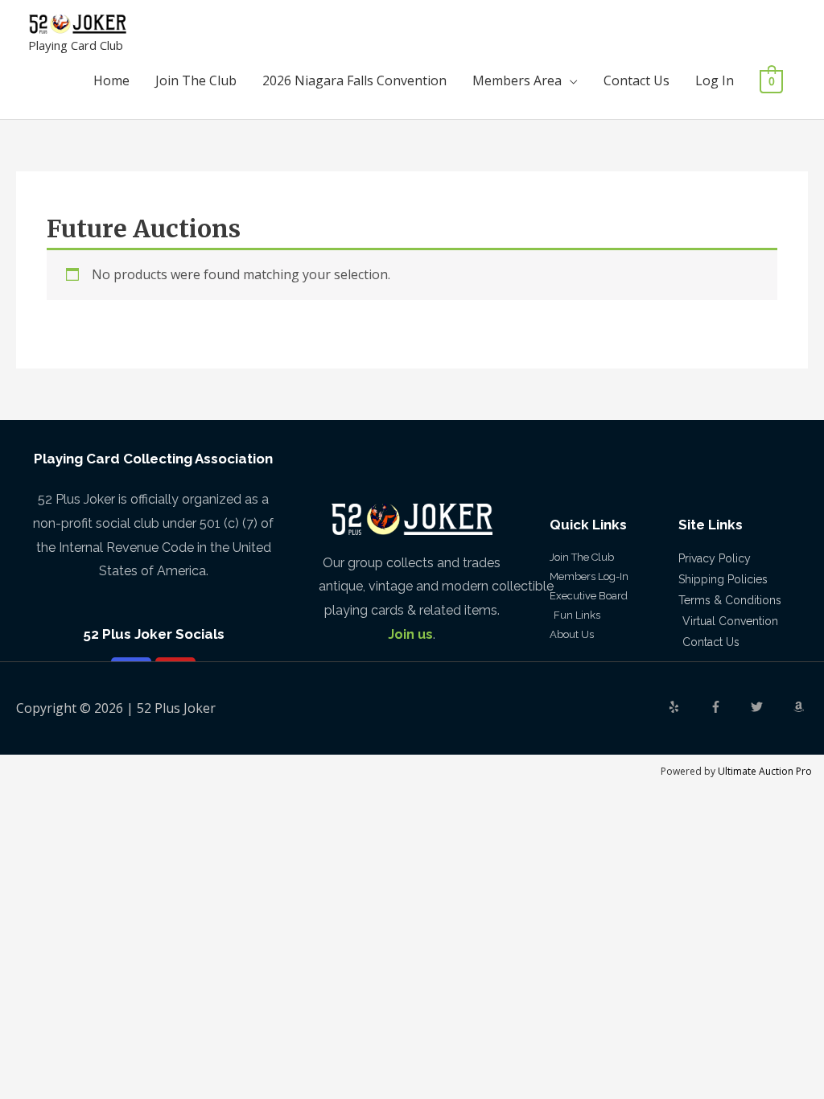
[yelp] (687, 707)
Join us (410, 634)
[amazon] (801, 707)
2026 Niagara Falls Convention (354, 80)
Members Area (517, 80)
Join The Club (196, 80)
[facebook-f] (729, 707)
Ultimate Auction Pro (765, 771)
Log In (714, 80)
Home (111, 80)
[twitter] (770, 707)
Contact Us (637, 80)
